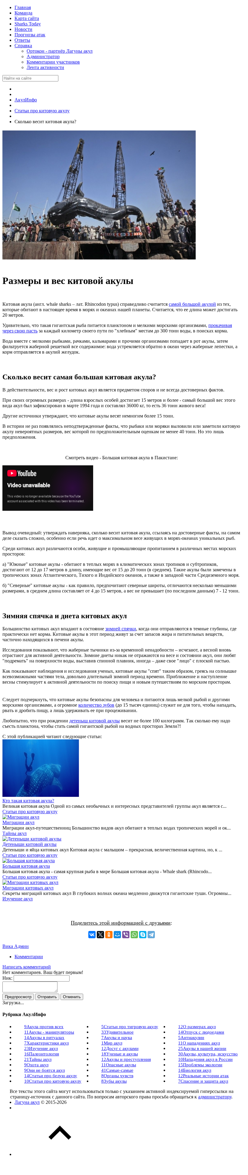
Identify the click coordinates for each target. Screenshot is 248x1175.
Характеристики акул (46, 1043)
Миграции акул (18, 822)
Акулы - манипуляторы (49, 1032)
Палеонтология (41, 1053)
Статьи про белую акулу (50, 1075)
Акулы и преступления (126, 1059)
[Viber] (125, 934)
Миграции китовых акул (28, 887)
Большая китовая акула (26, 866)
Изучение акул (17, 898)
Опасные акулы (118, 1064)
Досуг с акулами (120, 1048)
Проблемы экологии (200, 1064)
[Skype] (142, 934)
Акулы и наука (116, 1037)
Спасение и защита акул (203, 1081)
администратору (214, 1096)
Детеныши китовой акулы (29, 844)
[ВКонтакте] (92, 934)
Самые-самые (117, 1070)
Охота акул (36, 1064)
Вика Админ (15, 946)
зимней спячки (120, 628)
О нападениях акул (199, 1043)
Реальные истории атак (203, 1075)
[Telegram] (151, 934)
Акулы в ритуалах (44, 1037)
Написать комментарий (26, 966)
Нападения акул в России (205, 1059)
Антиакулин (191, 1037)
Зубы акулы (114, 1081)
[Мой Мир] (117, 934)
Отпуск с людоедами (201, 1032)
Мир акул (111, 1043)
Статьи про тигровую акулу (129, 1026)
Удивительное (117, 1032)
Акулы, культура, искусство (208, 1053)
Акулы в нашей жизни (202, 1048)
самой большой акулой (192, 304)
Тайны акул (14, 833)
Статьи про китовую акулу (29, 811)
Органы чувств (117, 1075)
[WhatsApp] (134, 934)
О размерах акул (197, 1026)
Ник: (7, 978)
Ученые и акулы (119, 1053)
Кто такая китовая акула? (28, 800)
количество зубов (96, 705)
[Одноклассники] (109, 934)
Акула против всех (44, 1026)
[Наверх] (60, 1154)
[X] (100, 934)
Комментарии (29, 956)
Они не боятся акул (44, 1070)
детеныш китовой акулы (94, 720)
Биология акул (194, 1070)
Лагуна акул (27, 1102)
